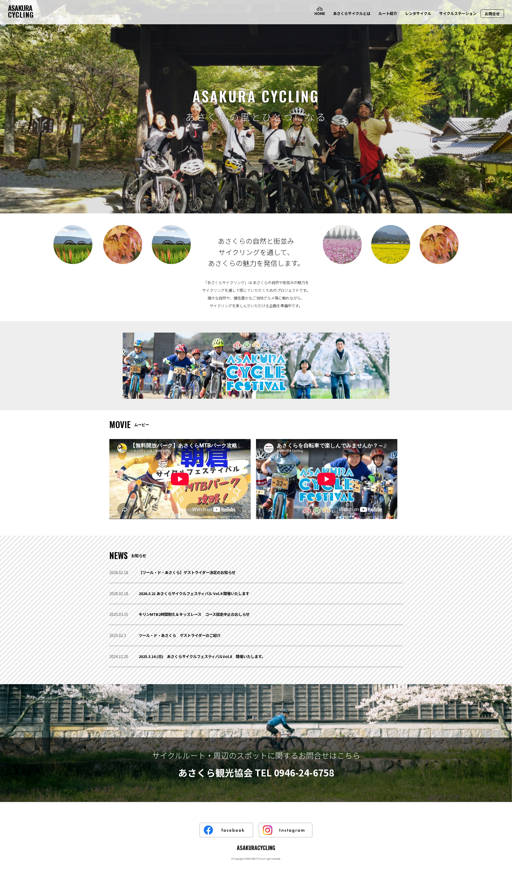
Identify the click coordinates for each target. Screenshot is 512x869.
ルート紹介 (387, 13)
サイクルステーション (458, 13)
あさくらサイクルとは (351, 13)
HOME (319, 13)
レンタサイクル (418, 13)
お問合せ (492, 13)
